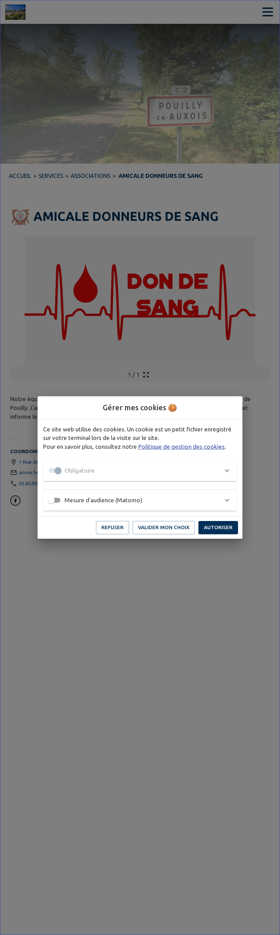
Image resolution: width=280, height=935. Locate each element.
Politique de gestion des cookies (181, 446)
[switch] (51, 500)
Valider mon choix (164, 527)
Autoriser (218, 527)
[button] (140, 470)
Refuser (112, 527)
